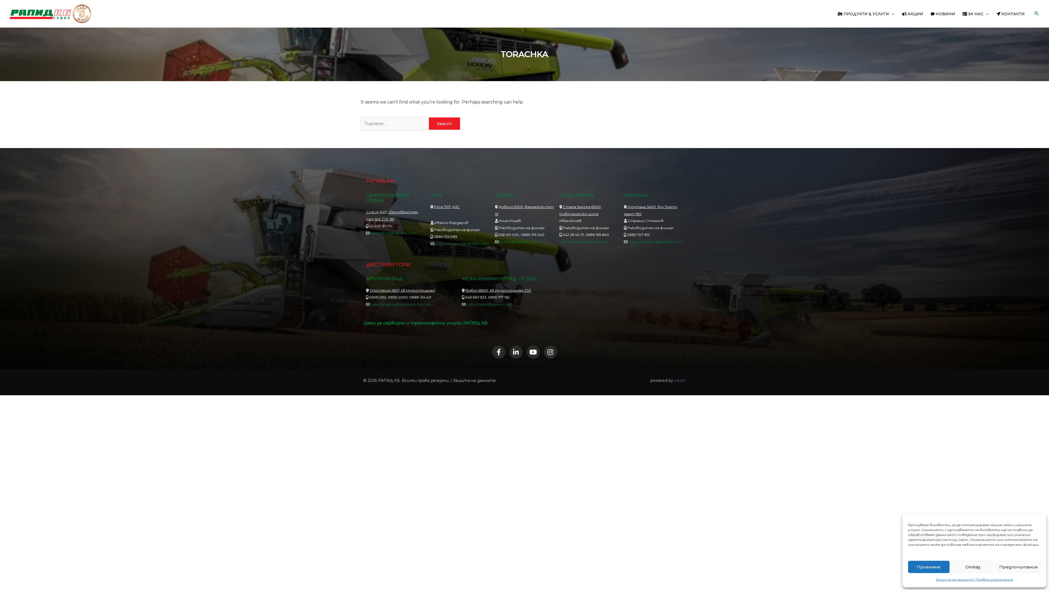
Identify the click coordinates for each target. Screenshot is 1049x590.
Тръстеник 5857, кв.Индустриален (402, 290)
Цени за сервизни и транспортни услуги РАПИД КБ (425, 323)
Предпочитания (1018, 567)
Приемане (929, 567)
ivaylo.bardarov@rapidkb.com (462, 243)
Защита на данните (474, 380)
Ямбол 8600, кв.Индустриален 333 (498, 290)
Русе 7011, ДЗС (446, 207)
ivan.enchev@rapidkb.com (583, 242)
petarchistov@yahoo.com (489, 304)
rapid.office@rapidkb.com (393, 233)
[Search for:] (395, 123)
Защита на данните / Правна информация (974, 579)
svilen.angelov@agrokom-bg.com (400, 304)
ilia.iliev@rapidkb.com (518, 242)
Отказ (972, 567)
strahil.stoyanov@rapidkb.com (654, 242)
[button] (891, 13)
